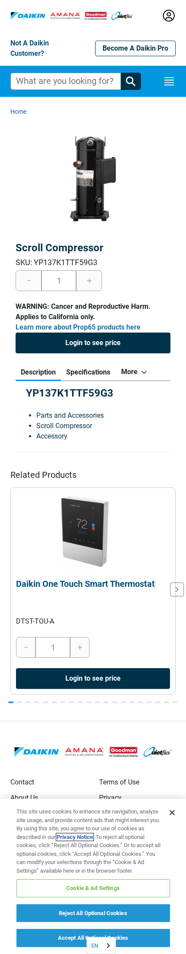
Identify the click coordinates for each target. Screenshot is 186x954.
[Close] (172, 812)
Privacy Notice (75, 837)
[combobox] (101, 945)
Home (18, 111)
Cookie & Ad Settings (93, 888)
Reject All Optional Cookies (93, 913)
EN (94, 945)
